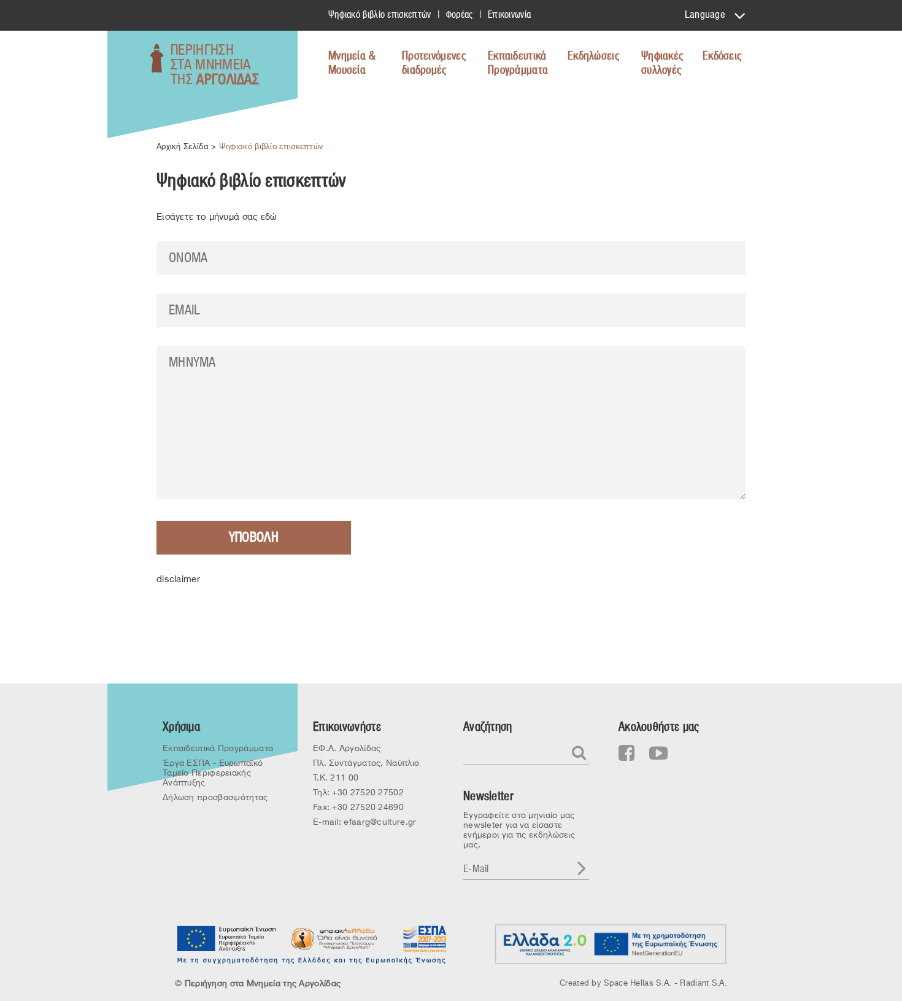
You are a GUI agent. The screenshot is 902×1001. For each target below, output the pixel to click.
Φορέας (459, 15)
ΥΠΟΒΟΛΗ (254, 537)
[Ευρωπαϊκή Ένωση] (227, 938)
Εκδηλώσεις (593, 56)
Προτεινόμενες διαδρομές (434, 63)
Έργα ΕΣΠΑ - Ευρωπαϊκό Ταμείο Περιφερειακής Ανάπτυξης (213, 772)
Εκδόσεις (722, 56)
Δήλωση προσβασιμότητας (215, 797)
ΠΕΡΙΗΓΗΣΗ (215, 65)
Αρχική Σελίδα (182, 146)
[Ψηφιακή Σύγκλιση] (334, 938)
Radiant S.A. (703, 983)
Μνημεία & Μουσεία (352, 63)
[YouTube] (658, 753)
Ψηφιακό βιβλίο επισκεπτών (379, 15)
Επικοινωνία (509, 15)
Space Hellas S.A (636, 983)
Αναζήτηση (487, 727)
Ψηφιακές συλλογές (662, 63)
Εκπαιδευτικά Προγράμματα (518, 63)
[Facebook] (627, 753)
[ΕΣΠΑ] (423, 938)
